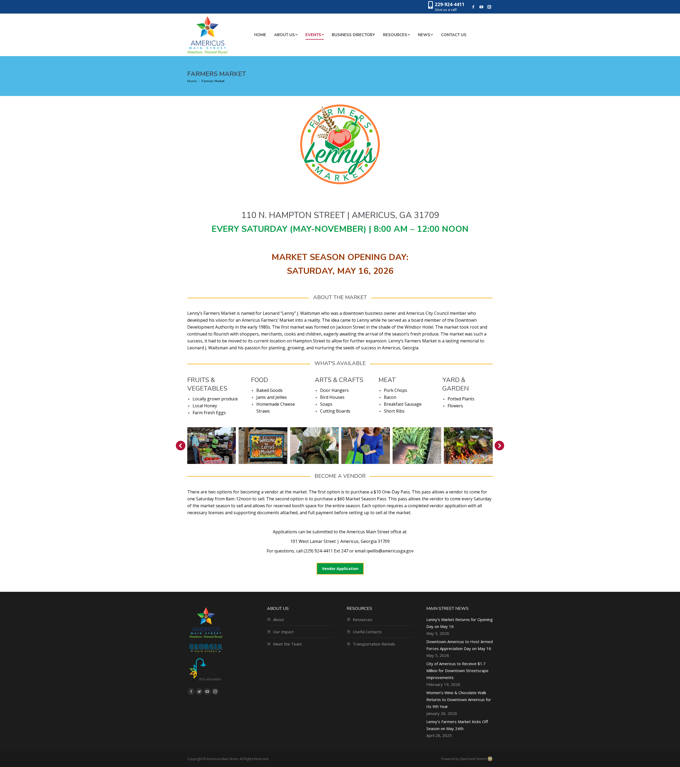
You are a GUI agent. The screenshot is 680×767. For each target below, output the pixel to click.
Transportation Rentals (374, 644)
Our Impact (283, 631)
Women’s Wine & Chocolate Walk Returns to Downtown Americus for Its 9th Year (458, 699)
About (278, 619)
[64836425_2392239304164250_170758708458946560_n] (211, 445)
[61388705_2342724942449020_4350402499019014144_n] (417, 445)
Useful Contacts (367, 631)
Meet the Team (287, 644)
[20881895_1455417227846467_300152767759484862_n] (314, 445)
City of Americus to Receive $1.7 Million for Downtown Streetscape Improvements (457, 670)
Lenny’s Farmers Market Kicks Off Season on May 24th (457, 725)
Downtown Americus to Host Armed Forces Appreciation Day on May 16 (459, 645)
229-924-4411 (450, 4)
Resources (362, 619)
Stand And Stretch (473, 759)
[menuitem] (260, 35)
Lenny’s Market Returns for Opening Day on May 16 (459, 623)
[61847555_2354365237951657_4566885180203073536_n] (468, 445)
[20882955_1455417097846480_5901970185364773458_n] (365, 445)
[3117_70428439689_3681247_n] (263, 445)
